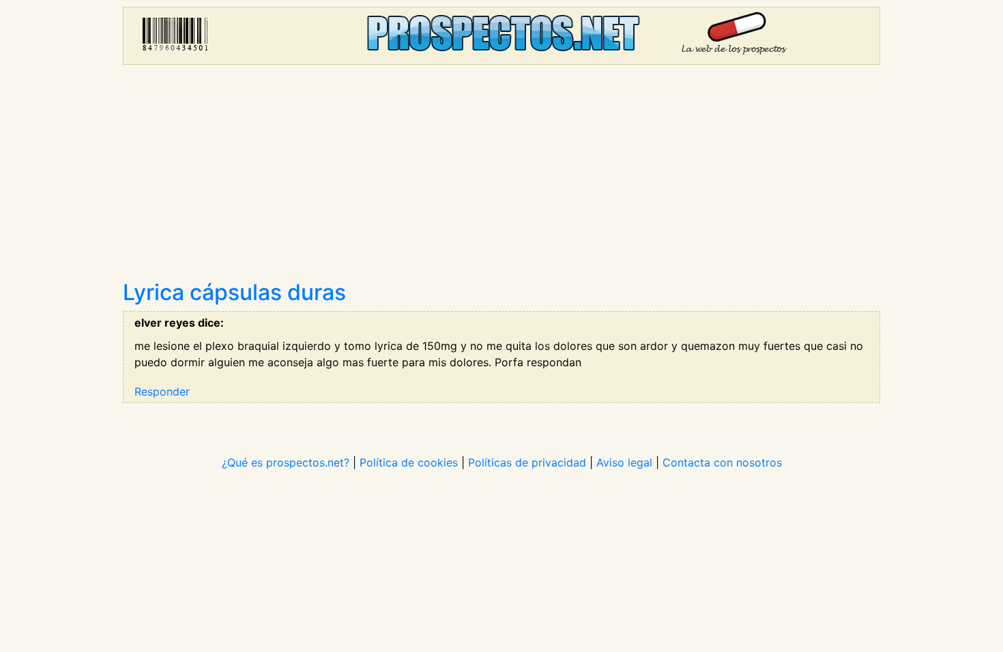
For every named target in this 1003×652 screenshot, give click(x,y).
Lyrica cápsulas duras (234, 292)
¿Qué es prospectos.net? (285, 462)
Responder (162, 391)
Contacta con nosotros (722, 462)
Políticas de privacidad (527, 462)
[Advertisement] (501, 177)
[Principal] (501, 36)
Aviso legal (624, 462)
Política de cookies (409, 462)
